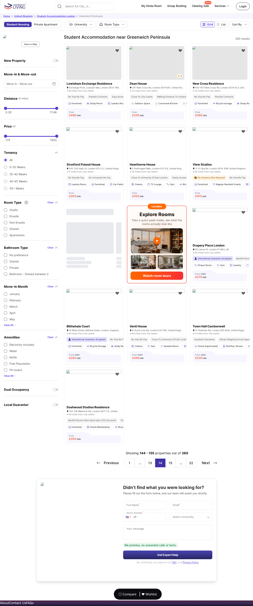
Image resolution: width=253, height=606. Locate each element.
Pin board (15, 370)
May (12, 319)
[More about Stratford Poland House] (93, 145)
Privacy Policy (191, 562)
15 (170, 463)
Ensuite (14, 216)
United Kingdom (23, 16)
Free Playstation (19, 363)
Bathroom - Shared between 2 (28, 274)
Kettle (13, 357)
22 (191, 463)
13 (150, 463)
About (4, 603)
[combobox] (84, 6)
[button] (128, 517)
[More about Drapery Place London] (219, 226)
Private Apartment (46, 24)
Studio (13, 210)
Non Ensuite (17, 222)
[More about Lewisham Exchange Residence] (93, 63)
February (15, 300)
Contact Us (17, 603)
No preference (18, 255)
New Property (14, 61)
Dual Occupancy (16, 390)
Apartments (17, 235)
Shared (14, 228)
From (75, 114)
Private (14, 267)
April (12, 313)
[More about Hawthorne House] (156, 145)
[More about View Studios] (219, 145)
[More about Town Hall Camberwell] (219, 307)
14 (160, 463)
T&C (174, 562)
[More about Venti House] (156, 307)
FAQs (30, 603)
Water (13, 351)
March (13, 306)
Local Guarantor (16, 405)
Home (6, 16)
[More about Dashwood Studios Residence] (93, 388)
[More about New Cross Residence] (219, 63)
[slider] (5, 108)
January (14, 294)
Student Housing (18, 24)
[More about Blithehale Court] (93, 307)
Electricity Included (21, 344)
